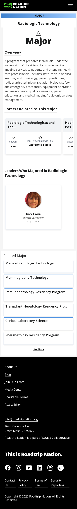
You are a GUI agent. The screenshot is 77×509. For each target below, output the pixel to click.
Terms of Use (41, 482)
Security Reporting (57, 482)
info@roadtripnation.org (21, 419)
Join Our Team (14, 382)
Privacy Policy (23, 482)
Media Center (14, 389)
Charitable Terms (16, 397)
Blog (8, 374)
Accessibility (13, 405)
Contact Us (10, 482)
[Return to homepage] (16, 5)
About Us (11, 367)
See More (38, 349)
